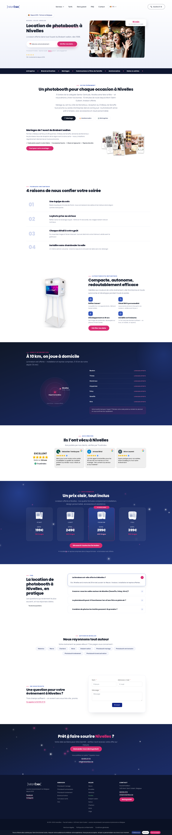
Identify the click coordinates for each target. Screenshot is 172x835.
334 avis (44, 460)
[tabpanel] (86, 143)
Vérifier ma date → (67, 44)
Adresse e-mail (123, 680)
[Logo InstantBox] (13, 5)
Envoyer (117, 705)
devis (50, 51)
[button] (113, 7)
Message (95, 690)
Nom (93, 680)
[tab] (68, 118)
